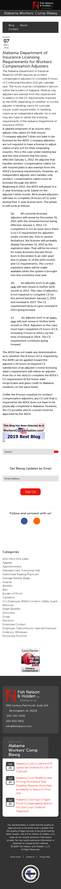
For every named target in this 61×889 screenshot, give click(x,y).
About (23, 25)
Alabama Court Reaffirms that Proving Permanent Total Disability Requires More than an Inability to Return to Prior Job (34, 785)
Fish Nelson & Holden (43, 5)
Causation (9, 597)
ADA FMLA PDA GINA (16, 559)
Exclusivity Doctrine (15, 635)
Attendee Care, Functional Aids (21, 570)
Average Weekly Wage (16, 578)
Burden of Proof (12, 593)
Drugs (6, 616)
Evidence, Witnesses (15, 632)
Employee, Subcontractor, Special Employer (29, 628)
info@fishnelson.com (19, 726)
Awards (7, 582)
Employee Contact (14, 624)
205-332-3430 (16, 715)
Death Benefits (11, 608)
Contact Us (30, 857)
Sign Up (30, 492)
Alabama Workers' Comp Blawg (30, 13)
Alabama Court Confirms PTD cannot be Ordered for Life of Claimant (34, 767)
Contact (13, 29)
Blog (11, 25)
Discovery (9, 612)
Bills (5, 589)
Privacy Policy (45, 857)
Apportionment (12, 566)
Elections (8, 620)
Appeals (7, 562)
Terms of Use (15, 857)
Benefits (7, 585)
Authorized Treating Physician (20, 574)
